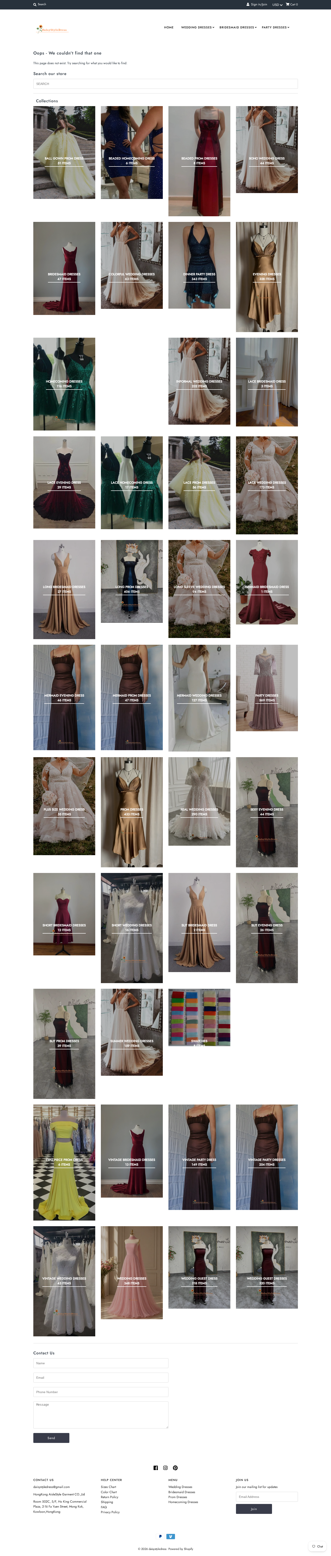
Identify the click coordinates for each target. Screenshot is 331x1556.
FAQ (104, 1507)
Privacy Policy (110, 1512)
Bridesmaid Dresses (237, 27)
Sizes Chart (108, 1487)
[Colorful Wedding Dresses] (132, 265)
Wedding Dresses (196, 27)
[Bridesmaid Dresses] (64, 268)
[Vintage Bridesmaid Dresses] (132, 1151)
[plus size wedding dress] (64, 806)
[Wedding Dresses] (132, 1272)
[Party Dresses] (267, 688)
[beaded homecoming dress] (132, 152)
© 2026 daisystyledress (152, 1549)
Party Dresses (274, 27)
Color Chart (109, 1492)
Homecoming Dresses (183, 1502)
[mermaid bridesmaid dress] (267, 582)
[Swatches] (199, 1017)
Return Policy (109, 1497)
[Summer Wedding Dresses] (132, 1032)
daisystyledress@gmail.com (51, 1487)
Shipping (107, 1502)
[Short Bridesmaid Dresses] (64, 914)
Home (169, 27)
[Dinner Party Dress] (199, 265)
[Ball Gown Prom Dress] (64, 152)
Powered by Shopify (180, 1549)
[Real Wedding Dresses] (199, 801)
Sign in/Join (258, 4)
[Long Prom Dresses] (132, 581)
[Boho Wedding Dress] (267, 149)
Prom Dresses (177, 1497)
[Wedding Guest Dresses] (267, 1267)
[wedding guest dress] (199, 1267)
